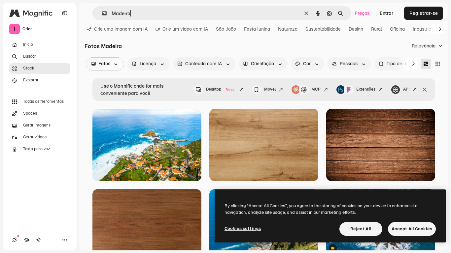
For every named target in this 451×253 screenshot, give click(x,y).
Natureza (287, 29)
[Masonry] (426, 64)
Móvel (270, 89)
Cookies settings (243, 228)
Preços (362, 13)
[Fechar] (424, 89)
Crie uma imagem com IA (121, 29)
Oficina (397, 29)
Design (356, 29)
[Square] (438, 64)
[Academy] (26, 240)
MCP (316, 89)
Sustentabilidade (323, 29)
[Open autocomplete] (102, 13)
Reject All (360, 229)
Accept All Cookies (412, 229)
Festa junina (257, 29)
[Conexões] (14, 240)
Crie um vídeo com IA (185, 29)
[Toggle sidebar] (64, 13)
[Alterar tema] (38, 240)
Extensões (365, 89)
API (406, 89)
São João (226, 29)
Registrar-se (423, 13)
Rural (376, 29)
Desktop (220, 89)
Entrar (387, 13)
